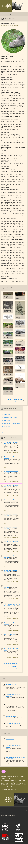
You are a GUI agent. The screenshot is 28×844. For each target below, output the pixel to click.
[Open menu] (26, 6)
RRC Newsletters (11, 705)
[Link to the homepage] (12, 6)
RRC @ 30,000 (10, 739)
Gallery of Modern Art (13, 723)
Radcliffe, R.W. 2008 (9, 634)
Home (2, 14)
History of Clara (11, 684)
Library (7, 14)
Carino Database (11, 716)
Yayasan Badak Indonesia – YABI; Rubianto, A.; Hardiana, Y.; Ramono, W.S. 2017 (12, 604)
